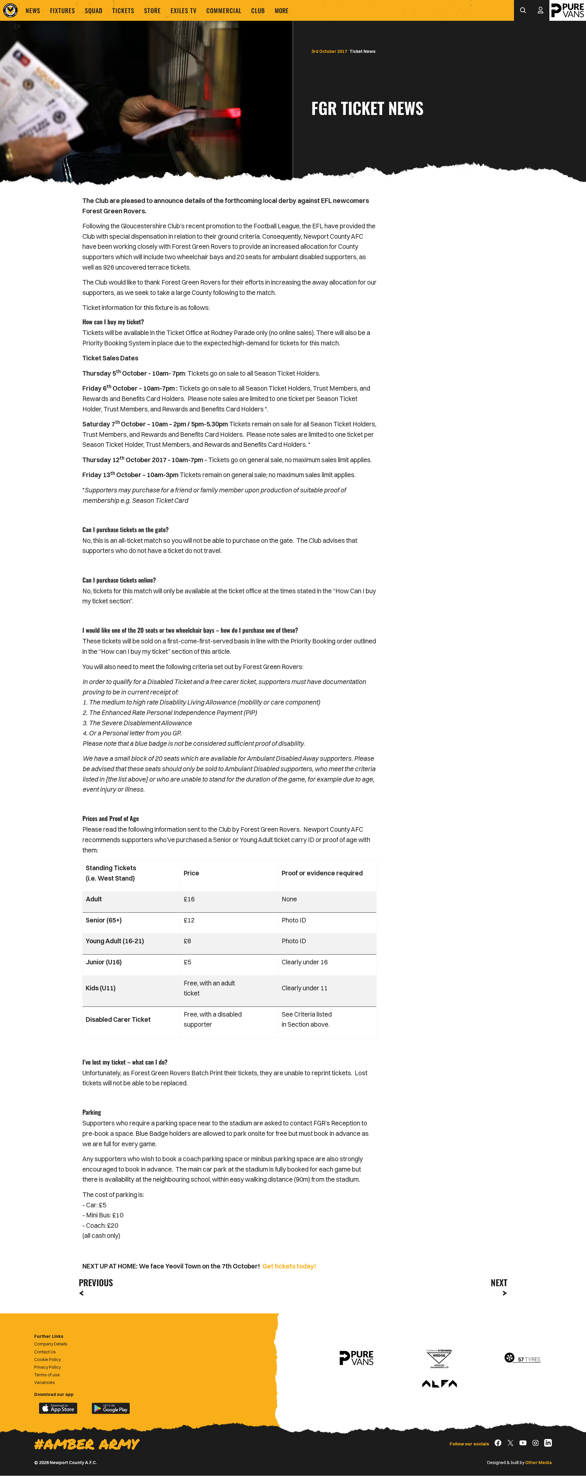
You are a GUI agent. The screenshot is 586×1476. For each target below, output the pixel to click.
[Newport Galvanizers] (439, 1358)
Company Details (50, 1344)
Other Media (538, 1462)
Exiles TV (184, 10)
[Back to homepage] (10, 10)
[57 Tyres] (522, 1358)
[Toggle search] (523, 10)
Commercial (223, 10)
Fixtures (62, 10)
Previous (94, 1282)
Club (258, 10)
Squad (94, 10)
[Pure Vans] (567, 10)
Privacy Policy (47, 1367)
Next (499, 1282)
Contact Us (45, 1352)
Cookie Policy (47, 1359)
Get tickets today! (289, 1266)
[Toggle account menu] (540, 10)
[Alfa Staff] (439, 1384)
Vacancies (44, 1382)
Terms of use (47, 1375)
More (281, 10)
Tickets (123, 10)
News (33, 10)
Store (152, 10)
